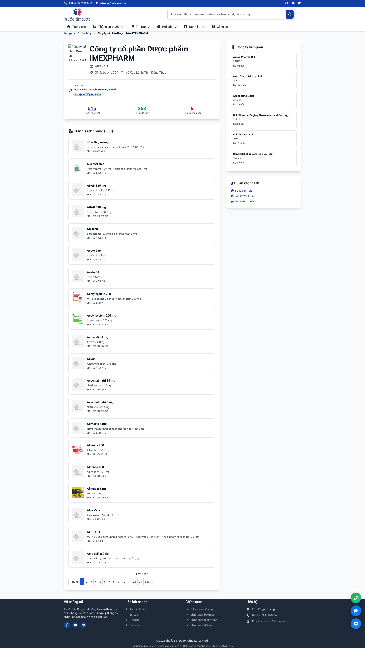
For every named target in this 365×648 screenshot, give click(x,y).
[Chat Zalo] (356, 610)
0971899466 (269, 615)
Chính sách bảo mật (202, 614)
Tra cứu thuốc (138, 609)
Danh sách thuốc (244, 201)
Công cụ (223, 27)
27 (140, 582)
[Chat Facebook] (356, 623)
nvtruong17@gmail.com (274, 621)
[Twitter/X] (299, 3)
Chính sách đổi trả (201, 625)
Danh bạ (195, 27)
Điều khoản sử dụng (202, 609)
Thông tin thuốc (109, 27)
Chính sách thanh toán (203, 619)
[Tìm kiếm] (290, 14)
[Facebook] (287, 3)
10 (123, 582)
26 (134, 582)
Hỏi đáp (167, 27)
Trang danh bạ (243, 190)
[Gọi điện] (356, 598)
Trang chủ (79, 27)
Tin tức (141, 27)
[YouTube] (293, 3)
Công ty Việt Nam (244, 195)
